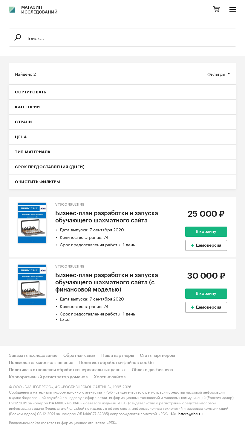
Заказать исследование (33, 355)
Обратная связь (79, 355)
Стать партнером (157, 355)
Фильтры (216, 73)
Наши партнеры (117, 355)
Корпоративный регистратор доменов (48, 377)
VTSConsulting (70, 204)
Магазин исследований (39, 9)
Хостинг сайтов (110, 377)
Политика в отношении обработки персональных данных (67, 370)
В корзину (206, 232)
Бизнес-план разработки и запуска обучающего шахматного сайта (106, 217)
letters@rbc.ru (190, 413)
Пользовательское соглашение (41, 363)
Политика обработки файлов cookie (116, 363)
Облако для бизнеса (152, 370)
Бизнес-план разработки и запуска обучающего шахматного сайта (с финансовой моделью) (106, 282)
